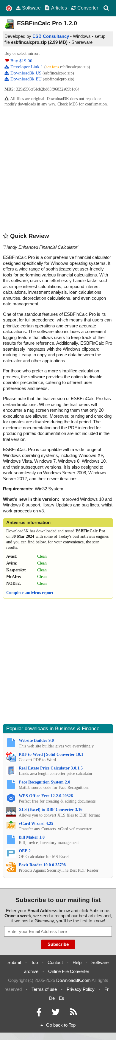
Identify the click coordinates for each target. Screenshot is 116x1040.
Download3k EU (26, 79)
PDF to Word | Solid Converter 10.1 (51, 754)
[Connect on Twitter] (55, 1013)
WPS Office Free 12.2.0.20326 (46, 796)
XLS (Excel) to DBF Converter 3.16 (50, 809)
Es (61, 998)
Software (31, 7)
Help (77, 962)
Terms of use (44, 989)
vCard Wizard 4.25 (36, 823)
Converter (87, 7)
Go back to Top (61, 1024)
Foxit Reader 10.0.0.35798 (42, 865)
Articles (59, 7)
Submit (14, 962)
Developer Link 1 (27, 66)
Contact (55, 962)
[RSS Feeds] (73, 1013)
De (52, 998)
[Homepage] (8, 8)
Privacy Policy (81, 989)
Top (34, 962)
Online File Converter (68, 971)
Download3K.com (73, 980)
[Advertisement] (58, 169)
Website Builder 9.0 (36, 740)
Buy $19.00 (21, 60)
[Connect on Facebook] (38, 1013)
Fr (106, 989)
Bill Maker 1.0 (32, 837)
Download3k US (26, 73)
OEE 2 (25, 851)
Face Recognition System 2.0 (44, 782)
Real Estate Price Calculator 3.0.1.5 (51, 768)
